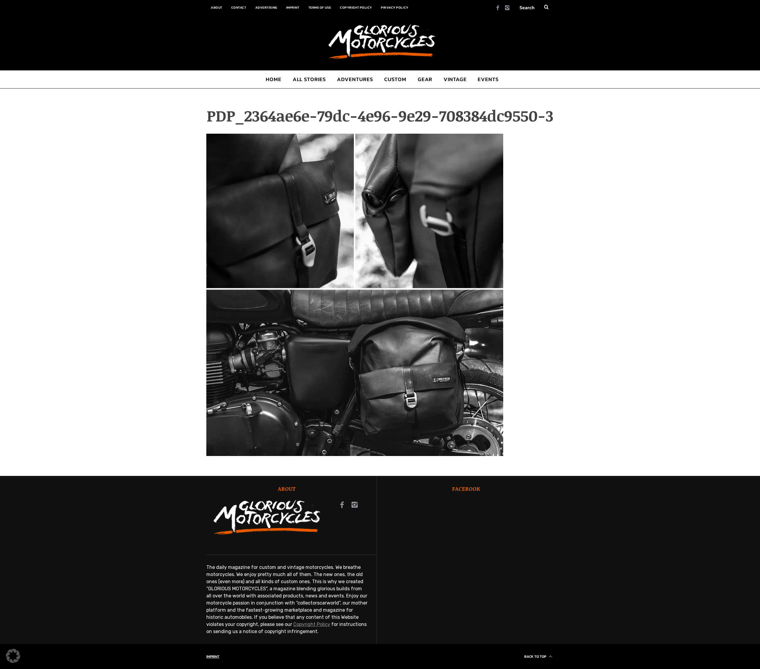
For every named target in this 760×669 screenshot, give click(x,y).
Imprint (293, 7)
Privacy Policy (394, 7)
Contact (238, 7)
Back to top (535, 656)
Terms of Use (319, 7)
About (216, 7)
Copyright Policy (356, 7)
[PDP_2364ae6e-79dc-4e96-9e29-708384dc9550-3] (354, 454)
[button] (13, 656)
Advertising (266, 7)
